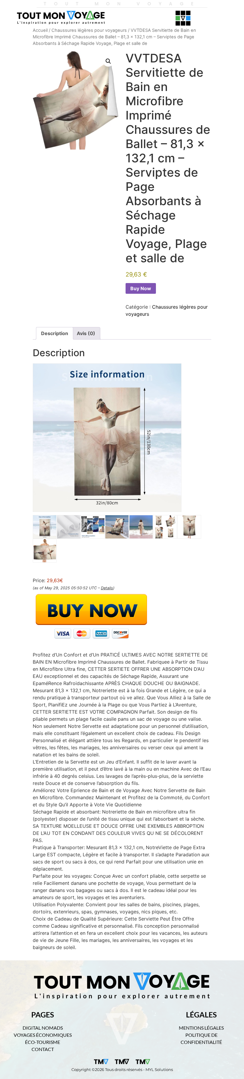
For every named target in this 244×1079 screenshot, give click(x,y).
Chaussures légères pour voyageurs (89, 30)
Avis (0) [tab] (86, 333)
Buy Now (140, 288)
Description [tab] (54, 333)
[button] (108, 61)
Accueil (40, 30)
